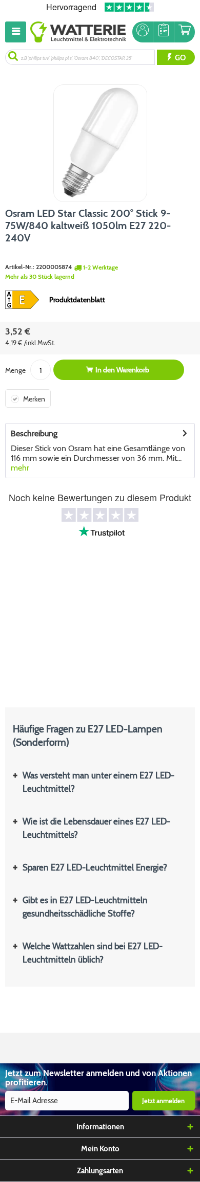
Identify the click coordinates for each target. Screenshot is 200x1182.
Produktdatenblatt (77, 299)
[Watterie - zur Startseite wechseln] (78, 31)
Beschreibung (34, 433)
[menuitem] (17, 31)
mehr (20, 468)
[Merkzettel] (163, 31)
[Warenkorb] (184, 31)
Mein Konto (100, 1148)
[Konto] (142, 31)
